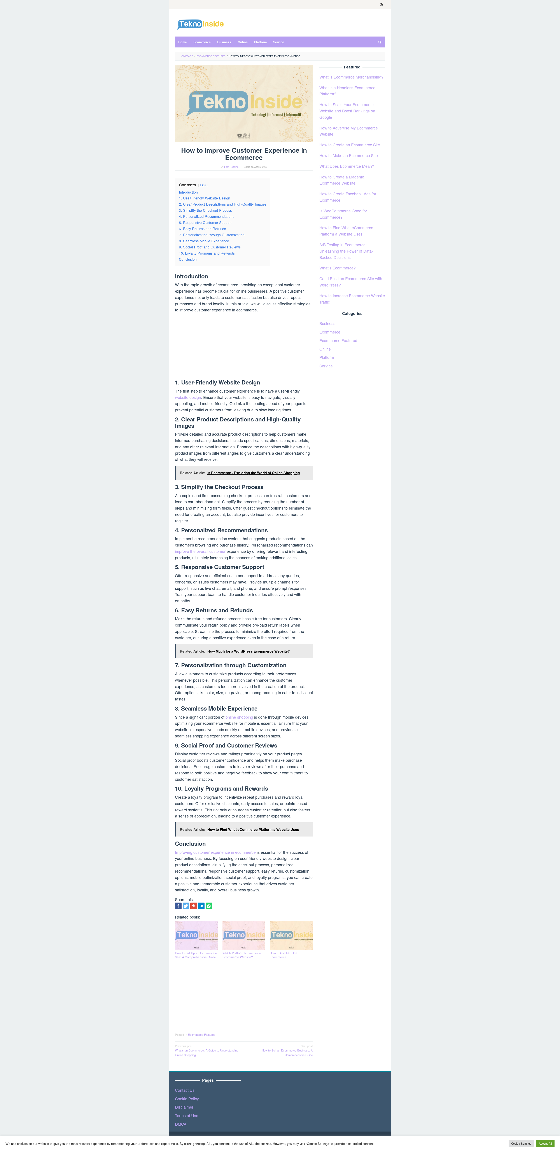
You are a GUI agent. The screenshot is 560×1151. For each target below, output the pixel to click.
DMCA (180, 1124)
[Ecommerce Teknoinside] (200, 24)
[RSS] (381, 4)
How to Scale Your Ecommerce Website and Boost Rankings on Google (347, 110)
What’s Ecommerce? (337, 268)
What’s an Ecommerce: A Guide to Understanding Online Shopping (206, 1050)
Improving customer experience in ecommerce (215, 852)
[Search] (379, 42)
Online (325, 348)
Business (327, 323)
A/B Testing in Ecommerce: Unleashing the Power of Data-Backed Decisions (346, 251)
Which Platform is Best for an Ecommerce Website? (242, 955)
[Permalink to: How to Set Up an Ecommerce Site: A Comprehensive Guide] (196, 935)
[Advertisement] (244, 346)
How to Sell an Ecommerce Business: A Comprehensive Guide (287, 1050)
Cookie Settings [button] (521, 1143)
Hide (203, 185)
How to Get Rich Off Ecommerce (283, 955)
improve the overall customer (200, 551)
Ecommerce (329, 332)
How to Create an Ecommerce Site (349, 144)
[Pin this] (193, 906)
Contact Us (184, 1090)
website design (188, 397)
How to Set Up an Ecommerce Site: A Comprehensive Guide (196, 955)
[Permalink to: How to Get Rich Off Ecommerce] (291, 935)
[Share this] (178, 906)
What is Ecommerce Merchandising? (351, 76)
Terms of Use (186, 1115)
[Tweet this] (186, 906)
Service (326, 366)
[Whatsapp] (209, 906)
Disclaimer (184, 1107)
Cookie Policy (187, 1098)
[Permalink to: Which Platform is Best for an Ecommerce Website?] (244, 935)
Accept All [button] (545, 1143)
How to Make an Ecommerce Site (348, 155)
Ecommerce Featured (201, 1034)
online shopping (239, 717)
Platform (326, 357)
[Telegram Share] (201, 906)
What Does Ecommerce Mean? (346, 166)
